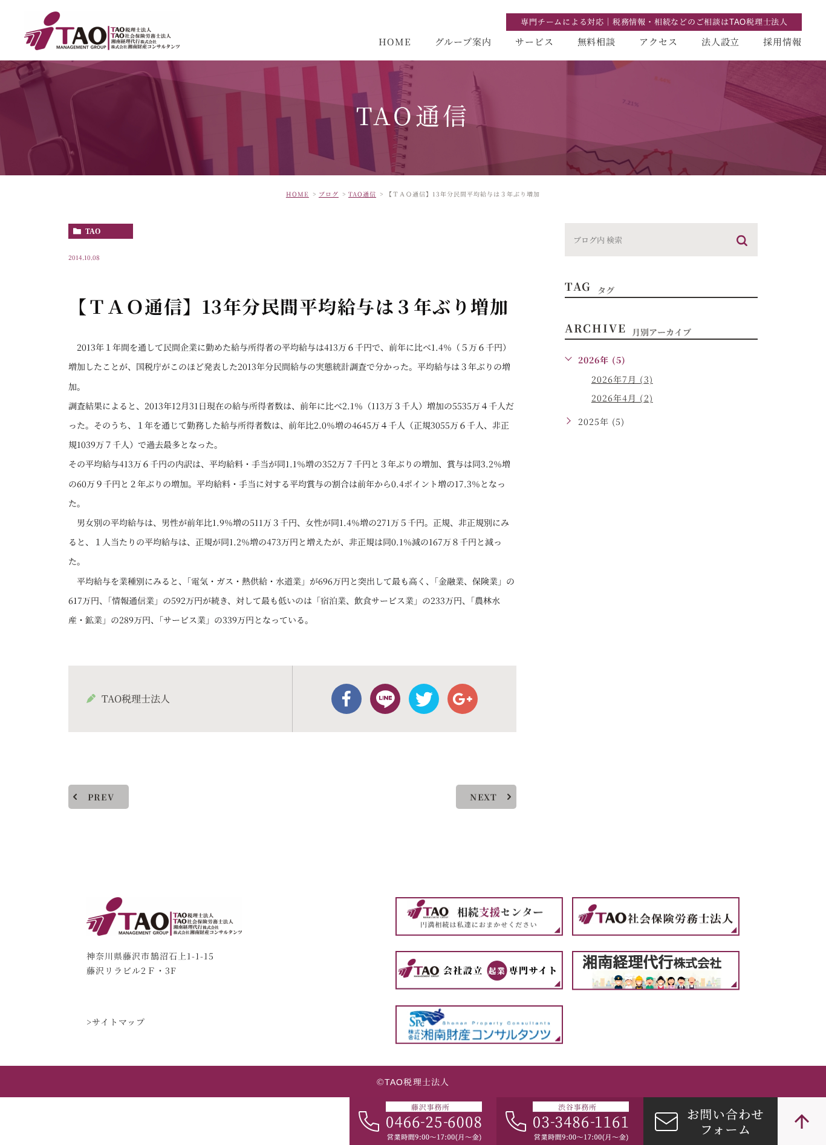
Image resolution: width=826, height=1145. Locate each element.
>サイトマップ (116, 1022)
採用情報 (782, 41)
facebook (346, 699)
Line (385, 699)
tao (92, 231)
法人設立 (720, 41)
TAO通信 (362, 193)
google (462, 699)
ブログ (329, 193)
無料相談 (596, 41)
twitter (424, 699)
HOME (395, 41)
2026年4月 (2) (622, 398)
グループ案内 (463, 41)
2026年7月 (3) (622, 379)
